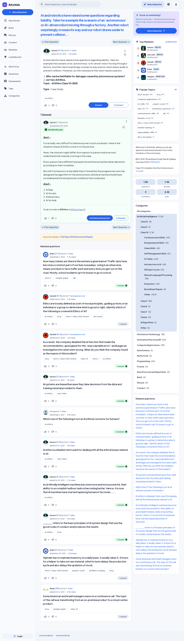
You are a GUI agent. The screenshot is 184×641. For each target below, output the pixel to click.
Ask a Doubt (14, 20)
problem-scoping (97, 570)
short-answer (145, 94)
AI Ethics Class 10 (78, 209)
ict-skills (143, 104)
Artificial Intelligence (147, 216)
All (176, 89)
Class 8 (144, 306)
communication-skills (148, 113)
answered (54, 126)
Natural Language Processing (158, 275)
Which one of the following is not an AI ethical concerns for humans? (81, 418)
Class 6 (144, 317)
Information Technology (148, 334)
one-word (97, 316)
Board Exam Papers (153, 289)
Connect (13, 42)
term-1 (95, 359)
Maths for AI (142, 356)
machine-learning (146, 127)
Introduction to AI (77, 296)
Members (13, 49)
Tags (11, 88)
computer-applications (149, 99)
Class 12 (144, 221)
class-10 (84, 359)
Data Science (143, 350)
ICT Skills (148, 259)
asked (53, 54)
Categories (14, 96)
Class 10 (144, 232)
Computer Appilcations (148, 345)
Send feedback (46, 635)
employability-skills (147, 132)
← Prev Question (50, 42)
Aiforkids (14, 4)
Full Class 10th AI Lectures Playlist (76, 237)
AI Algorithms (147, 322)
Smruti (53, 377)
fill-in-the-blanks (146, 137)
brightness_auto (168, 4)
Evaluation (149, 284)
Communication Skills (154, 237)
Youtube (139, 171)
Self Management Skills (155, 253)
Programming (143, 361)
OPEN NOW (154, 162)
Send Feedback (63, 635)
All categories (143, 211)
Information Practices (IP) (149, 339)
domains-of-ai (145, 118)
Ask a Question (18, 12)
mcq (59, 316)
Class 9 (144, 301)
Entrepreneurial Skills (154, 243)
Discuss (12, 35)
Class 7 (144, 312)
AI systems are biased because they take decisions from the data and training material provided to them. (156, 478)
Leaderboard (15, 57)
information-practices (163, 108)
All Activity (14, 66)
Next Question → (121, 42)
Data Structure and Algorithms (151, 372)
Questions (13, 74)
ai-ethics (49, 98)
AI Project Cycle (151, 269)
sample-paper (62, 278)
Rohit (52, 254)
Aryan (52, 588)
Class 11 (144, 227)
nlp (74, 278)
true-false (62, 393)
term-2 (48, 278)
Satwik (53, 296)
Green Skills (149, 248)
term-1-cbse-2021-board (77, 316)
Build (11, 28)
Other (74, 50)
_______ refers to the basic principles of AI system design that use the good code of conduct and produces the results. (156, 530)
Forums (140, 366)
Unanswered (14, 81)
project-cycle (78, 570)
